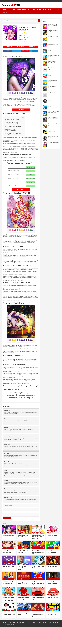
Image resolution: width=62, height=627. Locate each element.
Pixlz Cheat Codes (52, 535)
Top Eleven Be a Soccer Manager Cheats (22, 568)
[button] (22, 117)
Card (49, 9)
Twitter (17, 51)
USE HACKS (21, 110)
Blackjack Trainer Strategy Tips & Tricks (9, 613)
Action (19, 9)
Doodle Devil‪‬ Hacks (52, 566)
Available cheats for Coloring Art (11, 122)
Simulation (5, 12)
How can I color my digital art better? (13, 127)
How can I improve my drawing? (12, 131)
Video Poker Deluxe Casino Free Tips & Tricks (52, 614)
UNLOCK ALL (21, 189)
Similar (5, 523)
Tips (14, 9)
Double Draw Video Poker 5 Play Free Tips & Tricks (38, 583)
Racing (27, 610)
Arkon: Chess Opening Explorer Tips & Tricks (23, 598)
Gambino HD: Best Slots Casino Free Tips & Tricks (38, 552)
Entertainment (26, 9)
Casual (44, 9)
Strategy (24, 594)
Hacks (9, 9)
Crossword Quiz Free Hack (53, 142)
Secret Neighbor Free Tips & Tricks (38, 598)
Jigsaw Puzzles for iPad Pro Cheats (52, 551)
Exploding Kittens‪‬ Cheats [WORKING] (22, 582)
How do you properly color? (12, 130)
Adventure (24, 546)
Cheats (4, 9)
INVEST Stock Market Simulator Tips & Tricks (8, 583)
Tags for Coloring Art (9, 134)
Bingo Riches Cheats (8, 535)
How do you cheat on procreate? (13, 119)
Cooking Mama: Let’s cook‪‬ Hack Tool (8, 551)
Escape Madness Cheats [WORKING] (52, 582)
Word (42, 532)
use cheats (9, 46)
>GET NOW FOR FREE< (30, 167)
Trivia (12, 547)
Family (8, 594)
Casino (39, 9)
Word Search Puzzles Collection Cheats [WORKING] (38, 537)
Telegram (34, 51)
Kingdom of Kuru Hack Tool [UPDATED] (23, 551)
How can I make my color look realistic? (14, 126)
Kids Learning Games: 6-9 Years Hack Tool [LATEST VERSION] (8, 599)
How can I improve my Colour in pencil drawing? (15, 133)
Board (8, 532)
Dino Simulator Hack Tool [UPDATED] (23, 536)
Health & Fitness (10, 561)
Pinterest (25, 50)
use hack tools (20, 46)
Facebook (8, 50)
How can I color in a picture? (12, 125)
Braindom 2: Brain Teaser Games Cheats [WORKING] (38, 614)
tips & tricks (32, 46)
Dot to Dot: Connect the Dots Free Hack (52, 598)
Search (39, 20)
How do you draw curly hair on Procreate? (15, 120)
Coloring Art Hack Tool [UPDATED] (11, 123)
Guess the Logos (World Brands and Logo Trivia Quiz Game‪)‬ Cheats (53, 32)
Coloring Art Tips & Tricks (10, 129)
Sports (27, 563)
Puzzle (33, 9)
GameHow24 (11, 624)
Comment (7, 518)
